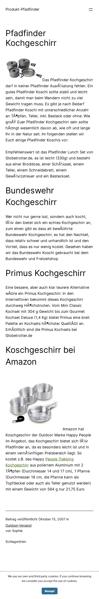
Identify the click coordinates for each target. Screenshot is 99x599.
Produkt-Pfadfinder (22, 9)
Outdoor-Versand (19, 525)
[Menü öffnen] (90, 9)
